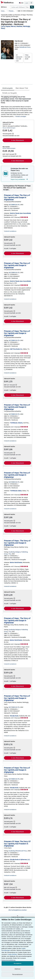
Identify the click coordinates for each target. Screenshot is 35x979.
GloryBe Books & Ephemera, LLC (20, 859)
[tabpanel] (16, 106)
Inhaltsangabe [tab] (7, 88)
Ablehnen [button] (18, 969)
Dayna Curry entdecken (18, 179)
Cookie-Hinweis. (12, 954)
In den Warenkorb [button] (17, 140)
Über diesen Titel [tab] (22, 88)
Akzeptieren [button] (17, 963)
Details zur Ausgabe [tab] (9, 93)
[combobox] (20, 7)
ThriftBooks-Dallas (16, 490)
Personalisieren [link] (17, 974)
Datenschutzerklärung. (9, 960)
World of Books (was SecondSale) (20, 213)
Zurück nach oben (17, 917)
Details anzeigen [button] (21, 116)
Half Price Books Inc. (16, 349)
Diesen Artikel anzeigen (9, 128)
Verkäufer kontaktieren (10, 231)
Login (26, 3)
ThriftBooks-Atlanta (16, 423)
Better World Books (16, 562)
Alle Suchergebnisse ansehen (17, 910)
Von (19, 58)
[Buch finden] (32, 7)
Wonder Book (14, 716)
